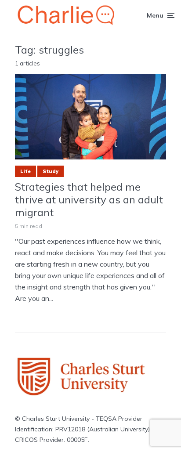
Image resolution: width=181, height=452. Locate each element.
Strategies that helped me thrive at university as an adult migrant (89, 199)
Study (50, 171)
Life (25, 171)
